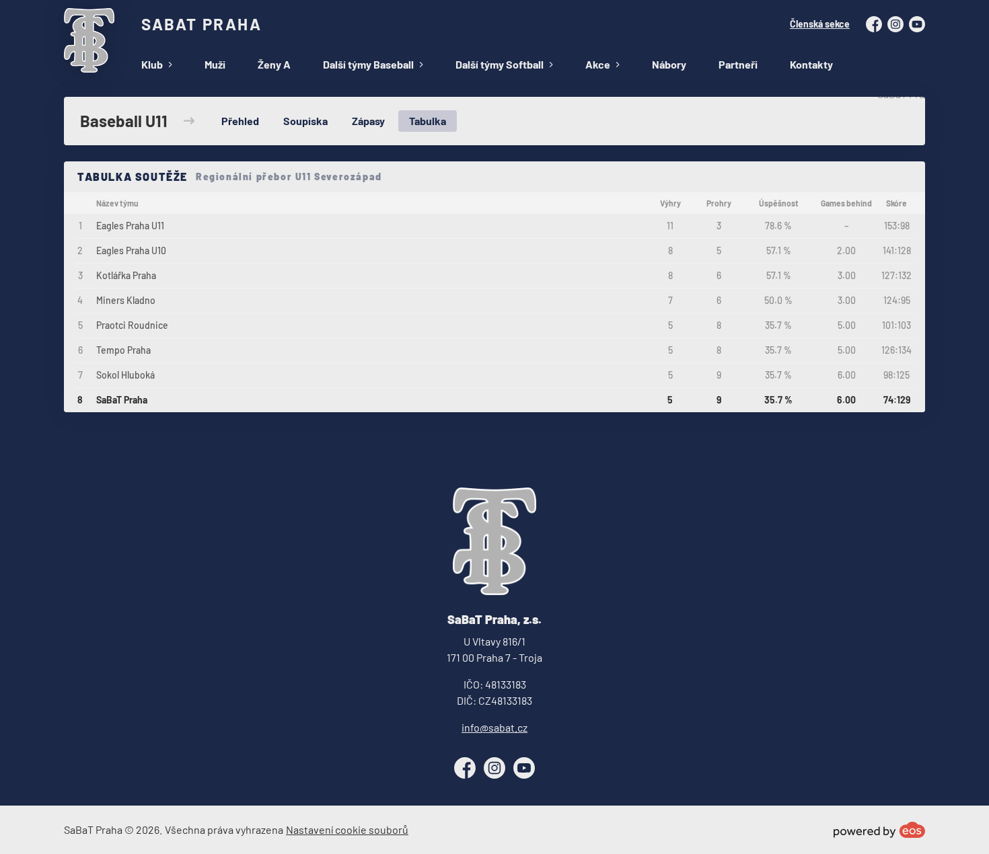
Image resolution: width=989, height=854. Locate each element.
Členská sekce (820, 24)
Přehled (240, 120)
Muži (215, 64)
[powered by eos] (879, 830)
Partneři (738, 64)
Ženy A (274, 64)
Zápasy (368, 120)
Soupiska (305, 120)
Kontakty (811, 64)
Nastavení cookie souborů (347, 829)
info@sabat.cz (494, 727)
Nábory (669, 64)
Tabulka (427, 120)
